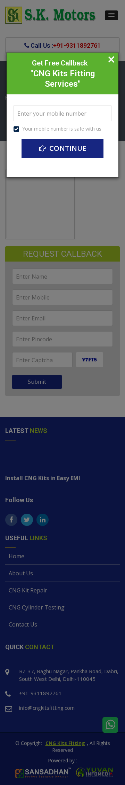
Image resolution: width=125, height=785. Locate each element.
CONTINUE (67, 148)
